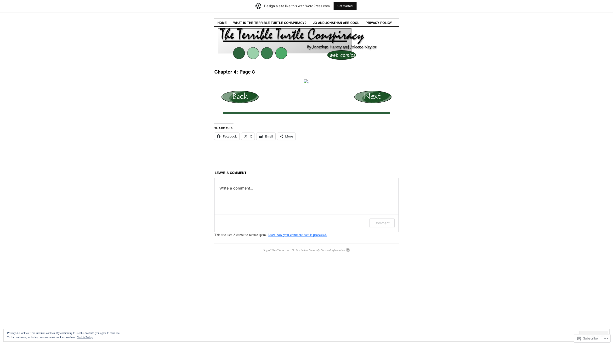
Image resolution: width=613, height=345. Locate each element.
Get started (345, 6)
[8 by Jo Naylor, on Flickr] (306, 82)
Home (222, 22)
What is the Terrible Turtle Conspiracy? (269, 22)
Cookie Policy (85, 337)
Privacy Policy (379, 22)
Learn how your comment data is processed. (297, 234)
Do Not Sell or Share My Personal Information (318, 250)
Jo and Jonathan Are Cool (336, 22)
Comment (382, 223)
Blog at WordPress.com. (276, 250)
